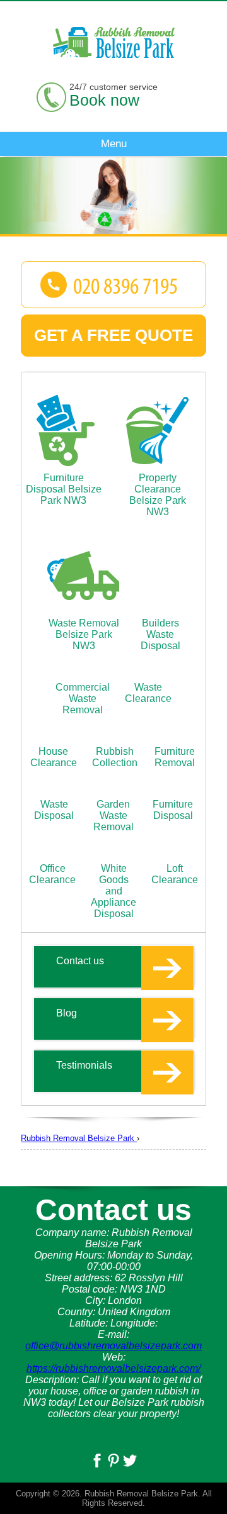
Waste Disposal (54, 810)
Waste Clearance (148, 693)
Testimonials (84, 1065)
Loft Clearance (174, 874)
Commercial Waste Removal (82, 698)
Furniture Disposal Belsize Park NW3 (64, 489)
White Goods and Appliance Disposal (113, 891)
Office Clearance (52, 874)
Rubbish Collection (114, 757)
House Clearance (53, 757)
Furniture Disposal (173, 810)
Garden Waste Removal (113, 815)
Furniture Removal (174, 757)
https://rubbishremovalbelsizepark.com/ (113, 1368)
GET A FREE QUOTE (113, 335)
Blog (66, 1013)
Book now (104, 100)
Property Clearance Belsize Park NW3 (157, 494)
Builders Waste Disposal (160, 634)
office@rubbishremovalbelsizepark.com (113, 1345)
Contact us (80, 960)
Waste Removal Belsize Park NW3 (84, 634)
